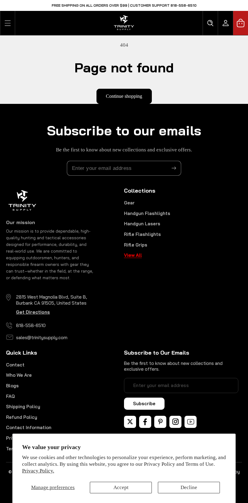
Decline (189, 487)
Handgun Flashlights (147, 213)
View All (133, 255)
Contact (15, 365)
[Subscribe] (174, 168)
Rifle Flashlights (142, 234)
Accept (121, 487)
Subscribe (144, 403)
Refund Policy (21, 417)
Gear (129, 203)
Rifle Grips (135, 245)
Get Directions (33, 312)
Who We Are (19, 375)
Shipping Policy (23, 406)
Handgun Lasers (142, 224)
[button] (7, 23)
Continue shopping (124, 96)
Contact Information (28, 427)
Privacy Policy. (38, 471)
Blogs (12, 386)
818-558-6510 (31, 325)
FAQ (10, 396)
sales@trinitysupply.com (41, 337)
